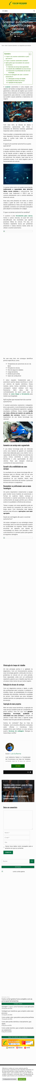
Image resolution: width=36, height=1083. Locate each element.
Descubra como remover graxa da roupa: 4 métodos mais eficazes (18, 786)
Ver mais (18, 766)
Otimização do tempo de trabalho (17, 79)
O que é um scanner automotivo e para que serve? (17, 58)
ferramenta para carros (24, 216)
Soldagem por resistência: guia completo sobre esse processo (17, 1012)
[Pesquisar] (32, 861)
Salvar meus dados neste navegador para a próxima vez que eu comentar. (19, 847)
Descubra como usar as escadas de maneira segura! (16, 797)
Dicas (8, 997)
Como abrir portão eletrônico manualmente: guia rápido (16, 1023)
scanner (8, 87)
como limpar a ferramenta (20, 394)
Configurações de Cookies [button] (9, 1079)
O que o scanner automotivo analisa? (17, 61)
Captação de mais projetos (15, 82)
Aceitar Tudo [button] (22, 1079)
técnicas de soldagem (16, 731)
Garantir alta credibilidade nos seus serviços (19, 69)
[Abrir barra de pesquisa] (34, 11)
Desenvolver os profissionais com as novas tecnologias (19, 71)
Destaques (4, 997)
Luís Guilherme (17, 32)
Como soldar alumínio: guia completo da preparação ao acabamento (18, 1029)
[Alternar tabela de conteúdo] (29, 54)
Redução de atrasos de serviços (16, 81)
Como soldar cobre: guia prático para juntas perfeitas (18, 1017)
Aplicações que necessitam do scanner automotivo (17, 64)
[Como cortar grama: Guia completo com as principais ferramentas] (18, 995)
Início (3, 45)
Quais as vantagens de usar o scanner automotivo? (17, 76)
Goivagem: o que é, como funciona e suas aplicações (18, 1007)
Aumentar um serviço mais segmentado (18, 67)
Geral (18, 36)
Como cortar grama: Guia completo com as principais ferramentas (17, 1000)
